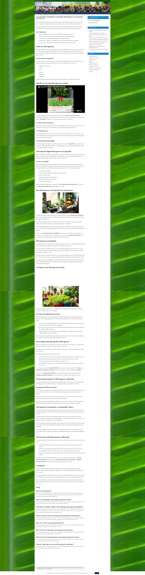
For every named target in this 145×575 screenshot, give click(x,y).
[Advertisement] (60, 277)
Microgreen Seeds (92, 59)
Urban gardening (49, 568)
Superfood (91, 71)
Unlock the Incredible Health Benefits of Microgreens (98, 39)
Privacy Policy (50, 13)
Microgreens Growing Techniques (95, 44)
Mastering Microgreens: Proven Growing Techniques (98, 49)
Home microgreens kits (61, 567)
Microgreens (91, 61)
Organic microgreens (74, 567)
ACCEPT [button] (96, 573)
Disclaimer (58, 13)
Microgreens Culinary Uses (94, 64)
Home (36, 13)
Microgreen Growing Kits (93, 57)
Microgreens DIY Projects (93, 66)
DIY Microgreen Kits (93, 56)
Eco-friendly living (54, 567)
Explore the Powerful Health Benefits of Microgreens (98, 37)
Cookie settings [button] (91, 573)
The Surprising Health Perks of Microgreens (97, 33)
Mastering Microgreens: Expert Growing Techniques (98, 41)
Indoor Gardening (68, 567)
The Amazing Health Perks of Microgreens (96, 42)
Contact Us (42, 13)
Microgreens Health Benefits (94, 69)
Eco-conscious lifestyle (46, 567)
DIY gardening (40, 567)
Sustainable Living (43, 568)
